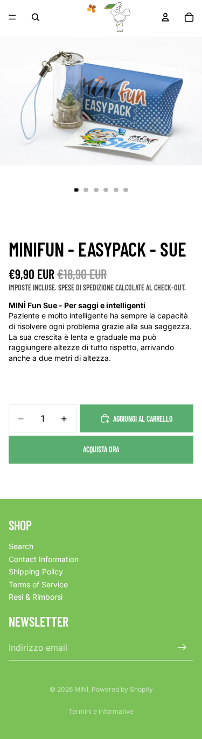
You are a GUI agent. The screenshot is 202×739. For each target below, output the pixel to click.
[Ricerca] (35, 17)
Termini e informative (101, 711)
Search (21, 546)
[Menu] (12, 17)
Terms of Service (38, 584)
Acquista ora (101, 449)
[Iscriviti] (182, 647)
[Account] (165, 17)
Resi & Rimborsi (35, 597)
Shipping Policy (36, 571)
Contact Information (44, 559)
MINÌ (81, 689)
